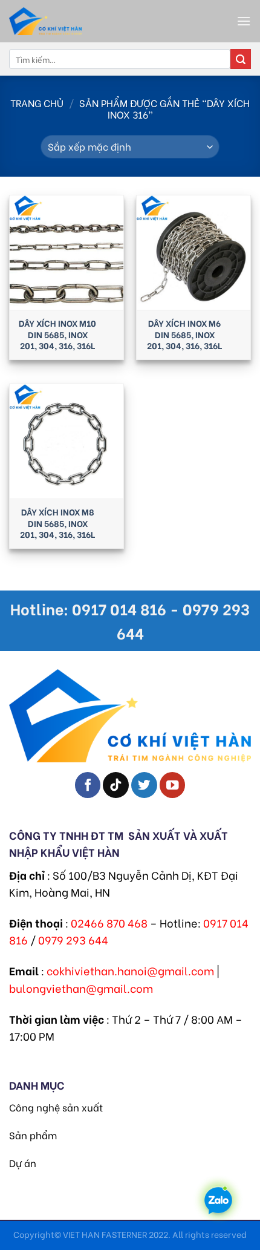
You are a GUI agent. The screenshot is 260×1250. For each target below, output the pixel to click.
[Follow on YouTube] (173, 785)
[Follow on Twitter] (144, 785)
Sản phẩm (33, 1135)
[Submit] (240, 59)
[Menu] (243, 21)
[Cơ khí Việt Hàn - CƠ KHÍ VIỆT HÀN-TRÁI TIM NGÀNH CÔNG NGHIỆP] (75, 21)
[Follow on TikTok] (116, 785)
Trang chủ (36, 103)
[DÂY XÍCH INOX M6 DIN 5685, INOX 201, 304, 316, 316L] (193, 252)
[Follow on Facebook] (88, 785)
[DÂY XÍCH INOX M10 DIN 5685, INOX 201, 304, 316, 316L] (66, 252)
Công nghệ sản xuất (56, 1107)
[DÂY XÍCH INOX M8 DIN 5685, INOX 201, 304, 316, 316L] (66, 441)
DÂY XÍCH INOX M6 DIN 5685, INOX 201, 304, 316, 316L (184, 334)
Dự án (22, 1163)
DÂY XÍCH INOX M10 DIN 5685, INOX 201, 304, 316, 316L (57, 334)
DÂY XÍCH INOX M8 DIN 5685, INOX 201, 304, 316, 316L (57, 523)
